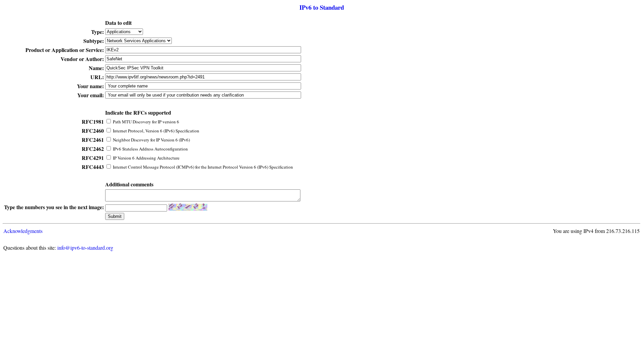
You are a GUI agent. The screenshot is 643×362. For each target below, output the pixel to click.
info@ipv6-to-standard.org (85, 247)
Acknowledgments (23, 230)
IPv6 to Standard (321, 7)
